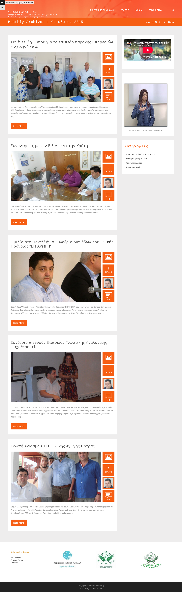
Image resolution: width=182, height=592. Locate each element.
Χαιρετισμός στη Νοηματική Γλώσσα (145, 130)
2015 (157, 22)
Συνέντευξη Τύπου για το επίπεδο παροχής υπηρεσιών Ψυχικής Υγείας (62, 44)
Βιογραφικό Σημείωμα (102, 10)
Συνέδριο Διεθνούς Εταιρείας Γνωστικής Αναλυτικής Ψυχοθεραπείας (59, 344)
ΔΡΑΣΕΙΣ (125, 10)
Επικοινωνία (155, 10)
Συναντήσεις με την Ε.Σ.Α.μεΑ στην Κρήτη (49, 145)
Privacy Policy (17, 560)
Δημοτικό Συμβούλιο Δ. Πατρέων (140, 154)
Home (147, 22)
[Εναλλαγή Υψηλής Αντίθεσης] (2, 2)
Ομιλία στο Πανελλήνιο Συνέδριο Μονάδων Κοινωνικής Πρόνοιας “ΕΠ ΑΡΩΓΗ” (62, 244)
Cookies (14, 563)
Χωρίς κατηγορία (133, 167)
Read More (18, 126)
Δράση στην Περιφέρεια (136, 159)
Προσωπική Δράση (134, 163)
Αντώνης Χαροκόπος (22, 12)
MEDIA (139, 10)
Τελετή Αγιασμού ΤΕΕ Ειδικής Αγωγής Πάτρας (53, 446)
